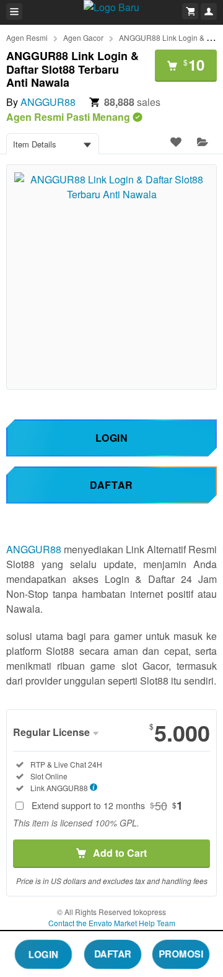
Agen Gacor (83, 37)
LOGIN (43, 953)
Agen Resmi (27, 37)
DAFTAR (113, 953)
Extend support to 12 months (107, 805)
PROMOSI (181, 953)
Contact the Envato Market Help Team (111, 923)
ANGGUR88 (48, 102)
